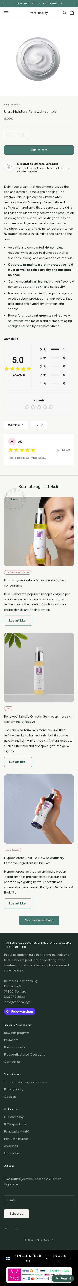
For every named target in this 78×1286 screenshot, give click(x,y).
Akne (8, 708)
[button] (54, 349)
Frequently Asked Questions (24, 1054)
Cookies (10, 1097)
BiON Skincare (12, 104)
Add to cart (39, 150)
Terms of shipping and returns (25, 1082)
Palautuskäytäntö (16, 1131)
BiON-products (15, 1124)
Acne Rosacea (12, 850)
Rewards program (16, 1033)
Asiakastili (11, 1146)
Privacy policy (13, 1089)
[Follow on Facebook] (6, 1228)
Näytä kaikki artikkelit (39, 920)
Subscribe (16, 1213)
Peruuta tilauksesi (16, 1139)
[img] (17, 368)
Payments (11, 1040)
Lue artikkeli (18, 620)
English (59, 1258)
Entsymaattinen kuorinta (17, 572)
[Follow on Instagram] (16, 1228)
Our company (13, 1117)
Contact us (12, 1062)
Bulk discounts (14, 1047)
